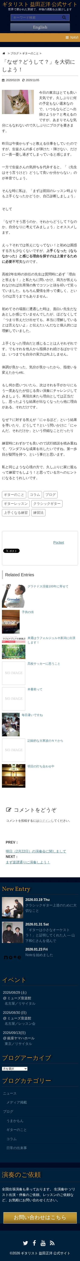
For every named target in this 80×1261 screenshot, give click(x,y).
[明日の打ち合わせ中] (13, 766)
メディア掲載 (16, 1102)
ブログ (50, 494)
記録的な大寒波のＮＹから (45, 740)
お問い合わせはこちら (40, 1217)
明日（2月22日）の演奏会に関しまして (36, 851)
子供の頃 (28, 612)
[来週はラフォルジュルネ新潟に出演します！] (13, 638)
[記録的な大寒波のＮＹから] (13, 740)
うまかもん (14, 1121)
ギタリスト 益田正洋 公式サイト (40, 4)
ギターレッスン (16, 503)
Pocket (58, 542)
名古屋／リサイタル (20, 1003)
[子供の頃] (11, 612)
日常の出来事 (16, 1148)
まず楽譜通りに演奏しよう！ (28, 862)
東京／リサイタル (18, 1044)
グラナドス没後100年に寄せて (48, 586)
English (40, 27)
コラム (35, 494)
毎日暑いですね (32, 715)
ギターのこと (14, 494)
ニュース (10, 1093)
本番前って (35, 689)
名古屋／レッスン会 (20, 1023)
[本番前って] (13, 689)
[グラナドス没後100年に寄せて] (13, 586)
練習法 (38, 512)
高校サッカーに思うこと (44, 663)
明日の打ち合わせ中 (41, 766)
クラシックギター (47, 503)
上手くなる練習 (16, 512)
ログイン (45, 820)
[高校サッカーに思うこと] (13, 663)
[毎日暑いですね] (11, 715)
